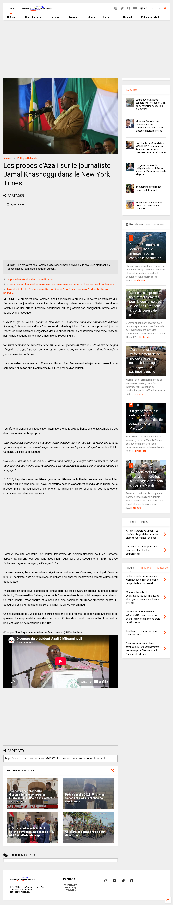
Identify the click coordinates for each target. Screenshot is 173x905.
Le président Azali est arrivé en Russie (30, 279)
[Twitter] (122, 8)
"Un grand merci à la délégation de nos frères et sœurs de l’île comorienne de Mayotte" (146, 420)
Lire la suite (139, 280)
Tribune (73, 17)
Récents (131, 89)
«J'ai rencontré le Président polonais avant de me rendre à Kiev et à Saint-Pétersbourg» (31, 832)
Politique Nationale (27, 158)
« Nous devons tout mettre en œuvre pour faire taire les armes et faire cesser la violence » (60, 284)
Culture (107, 17)
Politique (91, 17)
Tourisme (54, 17)
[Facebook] (128, 8)
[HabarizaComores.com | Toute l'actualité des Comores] (37, 9)
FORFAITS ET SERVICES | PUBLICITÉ (70, 887)
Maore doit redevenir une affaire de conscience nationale (149, 205)
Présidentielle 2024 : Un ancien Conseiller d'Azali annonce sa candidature (85, 798)
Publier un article (150, 17)
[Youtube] (135, 8)
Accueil (13, 17)
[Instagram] (115, 8)
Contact (127, 17)
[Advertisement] (86, 49)
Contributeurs (33, 17)
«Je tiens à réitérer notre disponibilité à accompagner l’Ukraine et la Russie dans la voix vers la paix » (30, 796)
